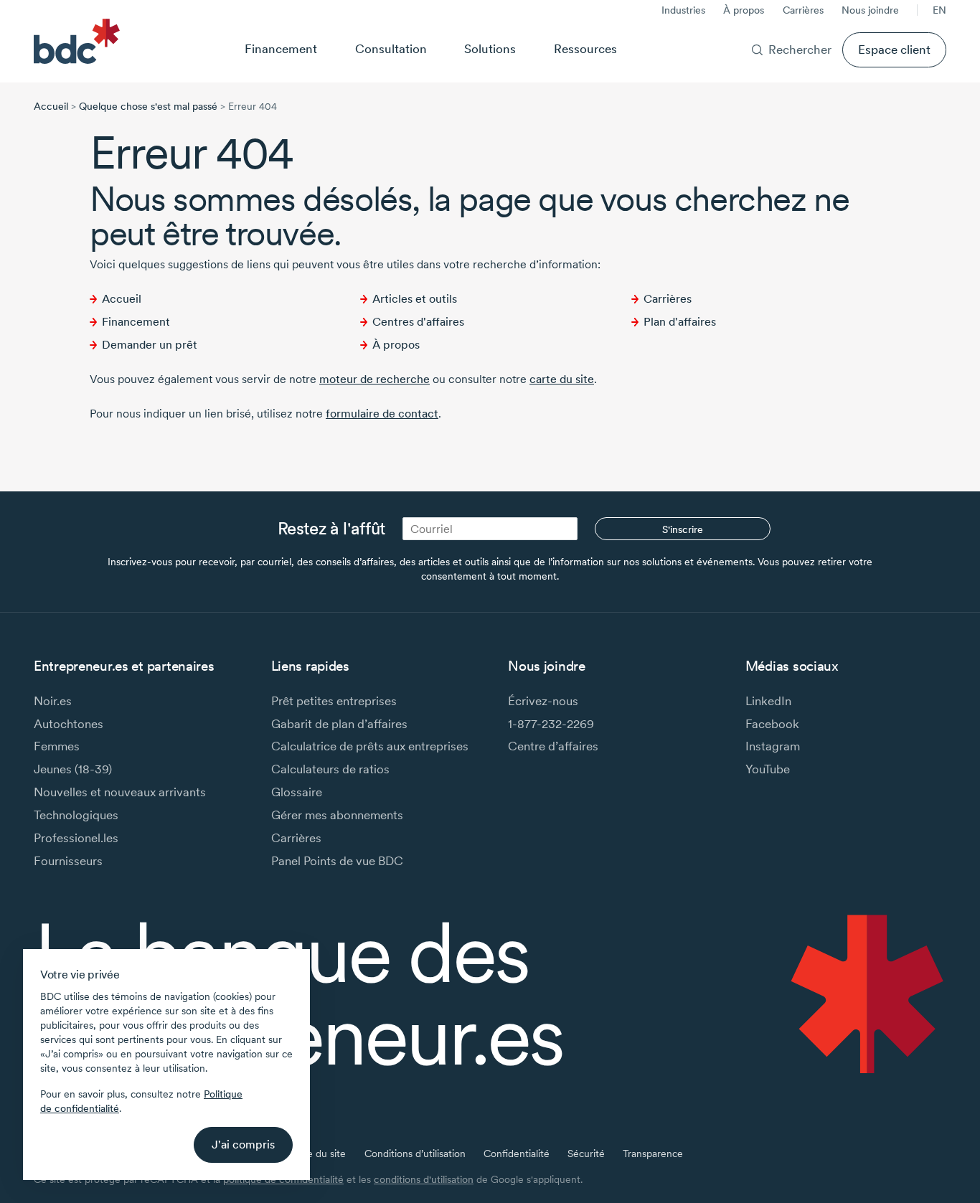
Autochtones (68, 723)
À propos (743, 10)
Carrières (803, 10)
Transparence (653, 1153)
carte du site (561, 379)
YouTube (767, 768)
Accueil (51, 106)
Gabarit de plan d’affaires (339, 723)
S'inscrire (682, 529)
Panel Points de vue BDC (337, 860)
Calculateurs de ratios (330, 768)
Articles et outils (414, 299)
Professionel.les (76, 837)
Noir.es (53, 700)
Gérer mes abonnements (337, 814)
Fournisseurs (68, 860)
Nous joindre (870, 10)
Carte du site (317, 1153)
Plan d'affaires (680, 322)
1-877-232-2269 (551, 723)
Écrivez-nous (543, 700)
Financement (281, 48)
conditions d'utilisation (423, 1179)
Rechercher (799, 49)
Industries (683, 10)
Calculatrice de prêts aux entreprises (369, 745)
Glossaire (296, 791)
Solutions (490, 48)
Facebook (772, 723)
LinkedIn (768, 700)
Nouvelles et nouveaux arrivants (120, 791)
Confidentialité (517, 1153)
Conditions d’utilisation (415, 1153)
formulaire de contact (382, 413)
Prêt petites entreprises (334, 700)
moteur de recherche (374, 379)
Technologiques (76, 814)
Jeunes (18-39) (73, 768)
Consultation (391, 48)
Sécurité (586, 1153)
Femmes (57, 745)
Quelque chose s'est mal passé (148, 106)
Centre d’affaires (553, 745)
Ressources (585, 48)
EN (939, 10)
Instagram (772, 745)
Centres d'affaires (418, 322)
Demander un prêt (149, 345)
